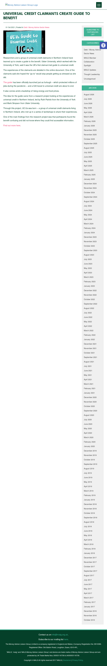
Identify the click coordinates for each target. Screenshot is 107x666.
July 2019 (88, 473)
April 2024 (88, 219)
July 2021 (88, 366)
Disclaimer (67, 660)
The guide (7, 82)
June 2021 (88, 370)
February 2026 (89, 121)
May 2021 (88, 375)
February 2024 (89, 228)
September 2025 (90, 143)
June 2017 (88, 584)
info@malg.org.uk (60, 634)
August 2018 (89, 522)
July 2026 (88, 99)
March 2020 (88, 437)
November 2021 (90, 348)
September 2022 (90, 303)
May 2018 (88, 535)
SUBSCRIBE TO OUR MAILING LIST (93, 31)
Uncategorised (89, 78)
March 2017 (88, 597)
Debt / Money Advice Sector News (36, 27)
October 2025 (89, 139)
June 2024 (88, 210)
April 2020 (88, 433)
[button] (103, 45)
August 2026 (89, 94)
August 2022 (89, 308)
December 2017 (90, 557)
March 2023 (88, 277)
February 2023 (89, 281)
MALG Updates (90, 69)
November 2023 (90, 241)
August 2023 (89, 254)
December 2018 (90, 504)
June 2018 (88, 530)
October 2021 (89, 352)
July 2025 (88, 152)
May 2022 (88, 321)
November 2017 (90, 562)
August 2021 (89, 361)
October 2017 (89, 566)
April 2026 (88, 112)
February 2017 (89, 602)
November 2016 (90, 615)
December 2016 (90, 611)
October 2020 (89, 406)
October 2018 (89, 513)
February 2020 (89, 441)
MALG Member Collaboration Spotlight (90, 61)
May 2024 (88, 214)
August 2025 (89, 148)
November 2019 (90, 455)
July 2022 (88, 312)
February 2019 (89, 495)
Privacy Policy (77, 660)
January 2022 (89, 339)
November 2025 (90, 134)
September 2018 (90, 517)
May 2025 (88, 161)
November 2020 (90, 401)
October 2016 (89, 620)
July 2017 (88, 579)
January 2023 (89, 286)
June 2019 (88, 477)
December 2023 (90, 237)
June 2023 (88, 263)
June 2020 (88, 424)
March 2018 (88, 544)
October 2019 (89, 459)
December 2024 (90, 183)
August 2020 (89, 415)
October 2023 (89, 245)
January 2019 (89, 499)
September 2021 (90, 357)
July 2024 (88, 205)
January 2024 (89, 232)
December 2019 (90, 450)
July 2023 (88, 259)
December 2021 (90, 343)
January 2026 (89, 125)
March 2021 (88, 384)
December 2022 (90, 290)
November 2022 (90, 294)
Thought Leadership (92, 74)
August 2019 (89, 468)
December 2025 (90, 130)
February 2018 (89, 548)
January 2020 (89, 446)
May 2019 (88, 482)
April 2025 (88, 165)
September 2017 (90, 571)
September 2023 (90, 250)
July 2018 (88, 526)
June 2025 (88, 156)
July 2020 (88, 419)
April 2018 (88, 539)
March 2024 (88, 223)
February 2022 (89, 335)
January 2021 (89, 392)
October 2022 (89, 299)
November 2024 (90, 188)
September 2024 (90, 197)
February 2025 (89, 174)
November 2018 (90, 508)
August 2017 (89, 575)
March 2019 (88, 490)
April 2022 (88, 326)
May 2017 (88, 588)
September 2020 (90, 410)
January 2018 (89, 553)
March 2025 (88, 170)
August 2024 (89, 201)
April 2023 (88, 272)
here (66, 639)
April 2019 (88, 486)
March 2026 (88, 116)
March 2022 (88, 330)
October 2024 (89, 192)
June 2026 (88, 103)
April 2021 (88, 379)
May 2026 (88, 107)
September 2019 (90, 464)
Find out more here (11, 125)
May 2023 (88, 268)
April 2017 (88, 593)
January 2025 (89, 179)
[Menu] (99, 5)
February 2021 (89, 388)
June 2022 (88, 317)
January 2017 (89, 606)
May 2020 (88, 428)
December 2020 (90, 397)
